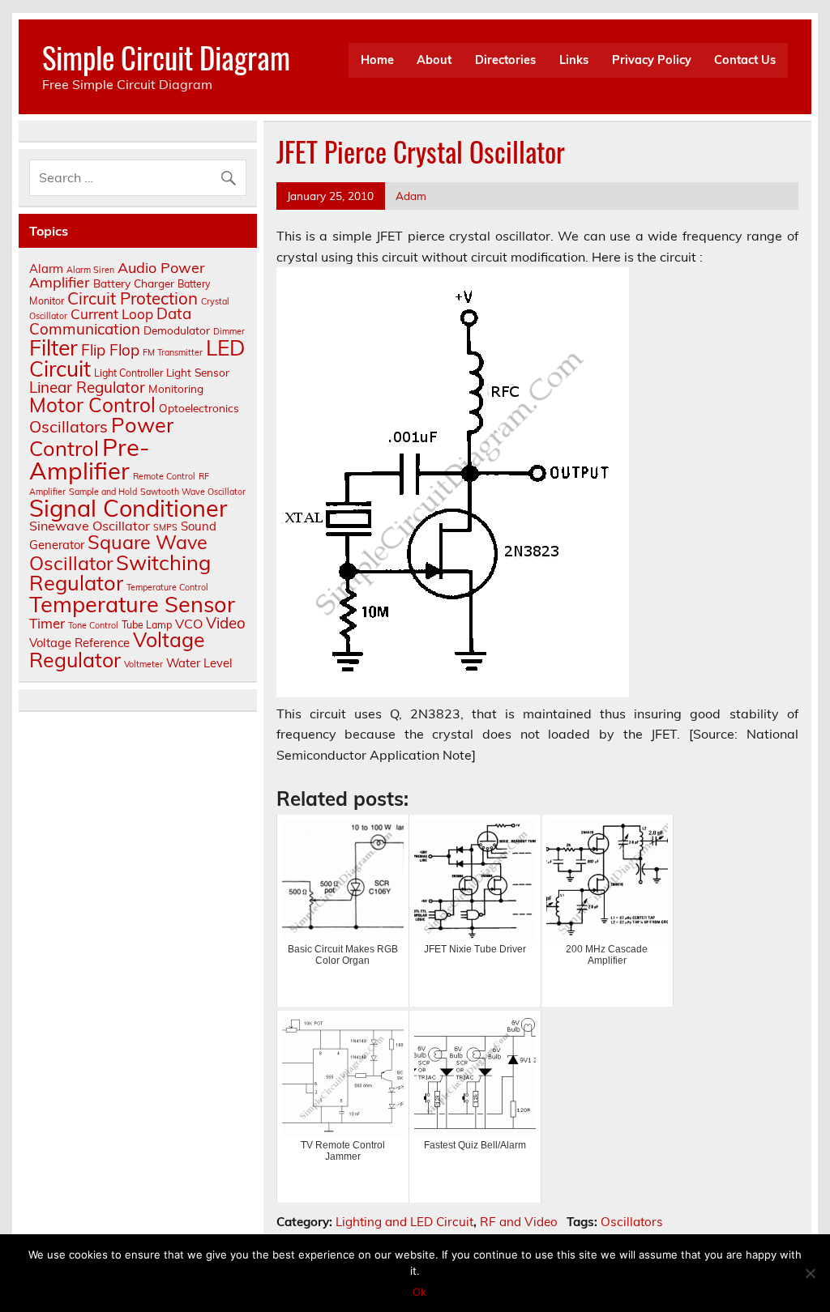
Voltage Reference (79, 642)
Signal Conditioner (128, 507)
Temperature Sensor (132, 604)
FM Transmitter (173, 352)
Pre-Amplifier (89, 458)
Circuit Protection (132, 298)
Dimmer (229, 331)
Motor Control (92, 404)
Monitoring (175, 388)
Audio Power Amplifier (117, 275)
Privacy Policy (651, 60)
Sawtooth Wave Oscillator (193, 491)
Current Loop (112, 313)
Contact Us (745, 60)
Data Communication (110, 321)
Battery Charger (133, 283)
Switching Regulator (120, 572)
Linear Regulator (87, 387)
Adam (411, 195)
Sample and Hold (103, 491)
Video (226, 623)
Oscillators (632, 1221)
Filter (53, 347)
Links (573, 60)
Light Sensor (197, 372)
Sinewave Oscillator (89, 526)
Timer (47, 623)
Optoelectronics (199, 408)
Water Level (199, 663)
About (434, 60)
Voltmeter (143, 664)
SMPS (165, 527)
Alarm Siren (90, 269)
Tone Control (93, 625)
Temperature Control (167, 587)
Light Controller (128, 373)
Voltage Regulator (117, 649)
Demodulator (176, 330)
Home (377, 60)
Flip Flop (110, 350)
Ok (419, 1291)
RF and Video (519, 1221)
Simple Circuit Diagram (166, 57)
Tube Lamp (147, 625)
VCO (189, 624)
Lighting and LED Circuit (404, 1221)
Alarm (46, 268)
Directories (505, 60)
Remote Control (164, 476)
